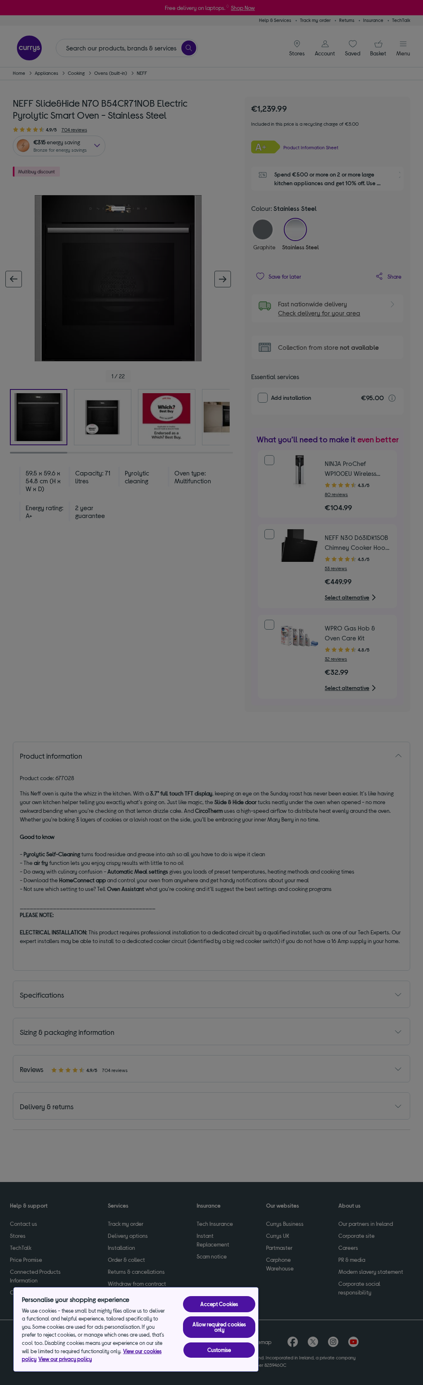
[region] (136, 1329)
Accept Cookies (219, 1304)
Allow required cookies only (219, 1327)
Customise (219, 1350)
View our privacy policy (65, 1359)
